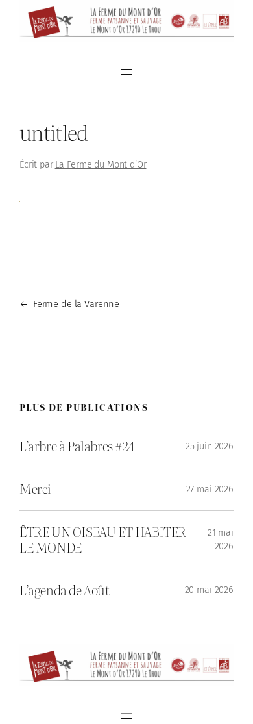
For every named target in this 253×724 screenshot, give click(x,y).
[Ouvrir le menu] (126, 72)
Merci (35, 489)
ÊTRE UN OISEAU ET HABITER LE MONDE (102, 540)
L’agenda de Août (64, 590)
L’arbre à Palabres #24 (76, 446)
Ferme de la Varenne (76, 304)
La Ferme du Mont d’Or (101, 164)
